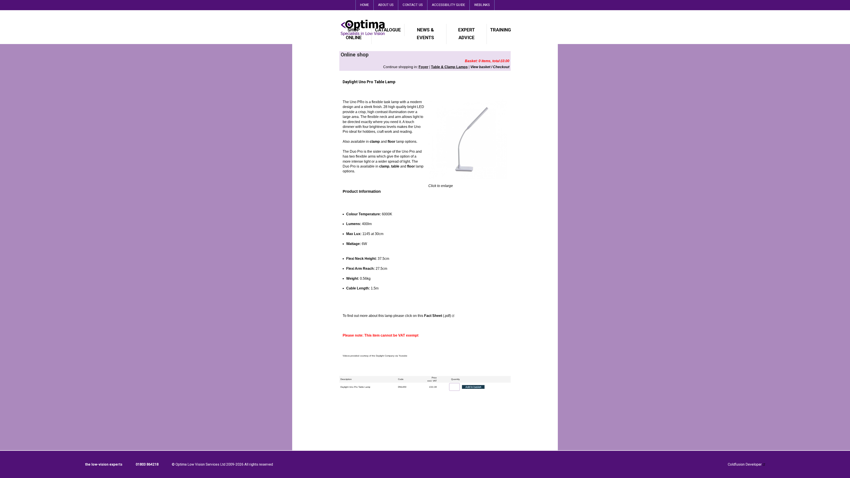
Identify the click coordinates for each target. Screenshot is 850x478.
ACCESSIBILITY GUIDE (448, 5)
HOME (364, 5)
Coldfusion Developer (745, 464)
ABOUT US (386, 5)
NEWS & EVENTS (425, 33)
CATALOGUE (388, 30)
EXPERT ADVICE (466, 33)
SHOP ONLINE (354, 33)
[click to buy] (473, 387)
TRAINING (500, 30)
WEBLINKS (482, 5)
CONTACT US (413, 5)
